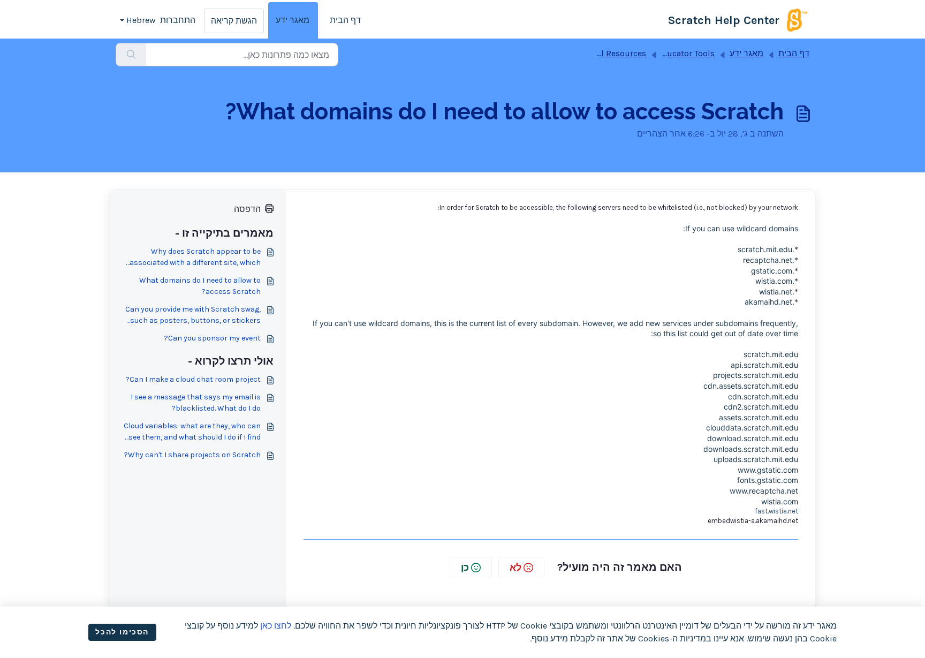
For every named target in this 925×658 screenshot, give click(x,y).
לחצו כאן (275, 626)
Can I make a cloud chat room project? (193, 379)
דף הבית (345, 20)
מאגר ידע (292, 20)
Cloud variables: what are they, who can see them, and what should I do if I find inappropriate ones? (192, 432)
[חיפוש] (131, 54)
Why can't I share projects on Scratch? (192, 454)
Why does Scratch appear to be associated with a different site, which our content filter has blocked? (195, 257)
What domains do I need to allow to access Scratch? (200, 286)
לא (515, 567)
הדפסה (247, 209)
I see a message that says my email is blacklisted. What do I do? (196, 402)
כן (465, 567)
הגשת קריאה (234, 21)
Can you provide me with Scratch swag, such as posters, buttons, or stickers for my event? (193, 315)
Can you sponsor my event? (212, 338)
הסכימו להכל (122, 632)
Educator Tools (686, 53)
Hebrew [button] (141, 20)
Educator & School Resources (588, 53)
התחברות (177, 20)
